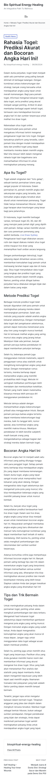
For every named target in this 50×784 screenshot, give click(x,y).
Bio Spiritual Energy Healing (23, 4)
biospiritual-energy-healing (24, 744)
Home (6, 23)
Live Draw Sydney (29, 235)
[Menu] (26, 16)
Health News (10, 36)
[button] (14, 750)
